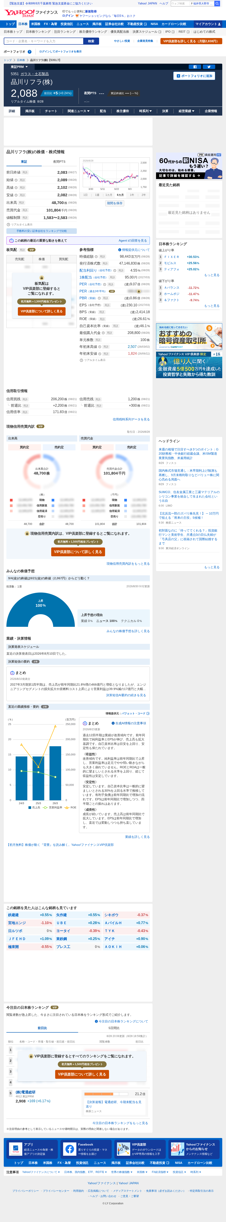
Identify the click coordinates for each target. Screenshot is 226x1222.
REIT (182, 31)
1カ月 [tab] (108, 194)
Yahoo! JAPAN (147, 3)
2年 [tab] (144, 194)
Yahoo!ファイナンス (102, 1183)
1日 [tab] (85, 194)
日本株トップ (13, 31)
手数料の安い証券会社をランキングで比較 (42, 231)
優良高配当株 (120, 31)
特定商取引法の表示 (202, 1190)
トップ (10, 24)
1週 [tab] (97, 194)
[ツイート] (209, 67)
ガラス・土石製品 (35, 74)
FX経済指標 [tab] (159, 1172)
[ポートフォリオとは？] (29, 51)
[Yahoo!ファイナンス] (32, 11)
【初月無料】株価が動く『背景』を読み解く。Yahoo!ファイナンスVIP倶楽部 (60, 844)
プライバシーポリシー (25, 1190)
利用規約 (78, 1190)
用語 (25, 172)
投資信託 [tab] (178, 1172)
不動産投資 (135, 24)
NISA (154, 24)
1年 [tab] (132, 194)
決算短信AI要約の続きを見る (126, 695)
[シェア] (195, 67)
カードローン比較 (174, 24)
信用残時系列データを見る (131, 419)
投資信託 (67, 24)
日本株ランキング (38, 31)
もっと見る (212, 275)
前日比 (42, 1028)
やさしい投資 (122, 40)
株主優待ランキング (93, 31)
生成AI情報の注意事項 (130, 723)
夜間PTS (59, 161)
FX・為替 (50, 24)
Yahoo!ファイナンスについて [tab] (39, 1172)
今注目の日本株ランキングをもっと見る (120, 1123)
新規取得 (91, 11)
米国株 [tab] (141, 1172)
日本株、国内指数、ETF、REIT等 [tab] (84, 1172)
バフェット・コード (133, 713)
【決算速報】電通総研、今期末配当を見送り (113, 1104)
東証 (24, 161)
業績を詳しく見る (137, 837)
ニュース (83, 24)
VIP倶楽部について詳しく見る (42, 311)
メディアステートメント (127, 1190)
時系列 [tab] (194, 1172)
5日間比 (114, 1028)
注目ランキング (65, 31)
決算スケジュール (145, 31)
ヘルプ (164, 3)
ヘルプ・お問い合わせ (103, 1196)
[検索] (217, 3)
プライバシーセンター (56, 1190)
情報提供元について (136, 250)
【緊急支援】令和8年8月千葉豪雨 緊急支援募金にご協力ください (50, 3)
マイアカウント (206, 24)
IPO (168, 31)
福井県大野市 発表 (203, 3)
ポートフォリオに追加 (196, 76)
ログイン (68, 15)
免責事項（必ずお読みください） (166, 1190)
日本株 (23, 24)
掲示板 (97, 24)
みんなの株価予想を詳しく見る (128, 631)
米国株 (35, 24)
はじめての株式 (204, 31)
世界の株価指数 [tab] (120, 1172)
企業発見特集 (145, 40)
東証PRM (17, 67)
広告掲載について (98, 1190)
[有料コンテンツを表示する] (139, 291)
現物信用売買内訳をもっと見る (128, 563)
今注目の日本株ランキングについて (123, 1021)
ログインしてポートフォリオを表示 (60, 51)
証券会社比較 (114, 24)
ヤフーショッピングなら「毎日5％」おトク (107, 15)
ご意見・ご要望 (129, 1196)
